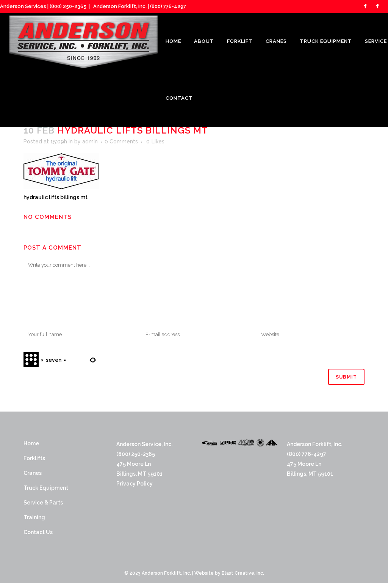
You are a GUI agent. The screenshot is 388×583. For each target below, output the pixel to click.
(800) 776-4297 (168, 6)
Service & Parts (43, 503)
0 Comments (121, 141)
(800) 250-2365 (68, 6)
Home (31, 443)
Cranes (32, 473)
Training (34, 517)
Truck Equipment (45, 488)
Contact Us (38, 532)
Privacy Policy (134, 484)
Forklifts (34, 458)
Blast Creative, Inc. (243, 573)
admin (90, 141)
